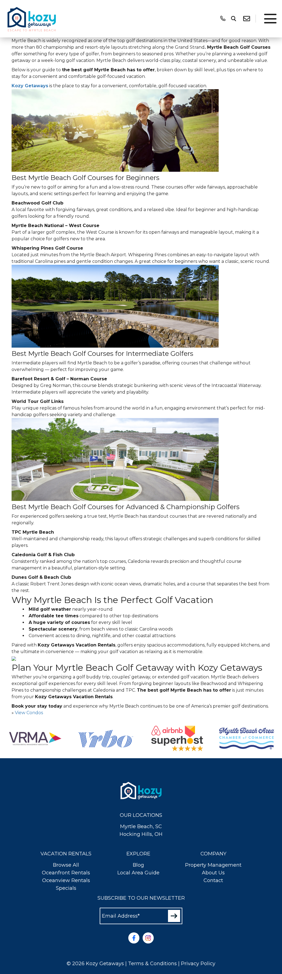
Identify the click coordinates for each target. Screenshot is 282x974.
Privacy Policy (198, 964)
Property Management (213, 865)
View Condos (29, 712)
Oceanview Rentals (66, 880)
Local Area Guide (138, 873)
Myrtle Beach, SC (141, 826)
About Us (213, 873)
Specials (66, 888)
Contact (213, 880)
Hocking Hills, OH (141, 834)
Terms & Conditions (152, 964)
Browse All (66, 865)
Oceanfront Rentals (66, 873)
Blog (138, 865)
